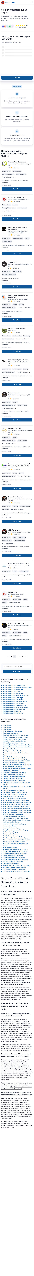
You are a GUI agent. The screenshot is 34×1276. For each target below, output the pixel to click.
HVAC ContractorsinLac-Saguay (13, 814)
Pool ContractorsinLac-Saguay (12, 836)
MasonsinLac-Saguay (10, 826)
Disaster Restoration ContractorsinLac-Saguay (17, 765)
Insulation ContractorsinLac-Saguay (14, 816)
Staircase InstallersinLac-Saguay (13, 861)
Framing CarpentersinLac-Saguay (13, 790)
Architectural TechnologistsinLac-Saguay (15, 735)
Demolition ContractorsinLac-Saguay (14, 763)
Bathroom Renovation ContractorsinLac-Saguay (17, 747)
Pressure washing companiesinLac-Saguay (16, 840)
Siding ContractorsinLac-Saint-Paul (14, 709)
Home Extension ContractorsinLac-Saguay (16, 806)
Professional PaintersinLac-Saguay (14, 842)
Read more (5, 182)
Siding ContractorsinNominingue (13, 689)
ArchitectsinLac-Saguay (10, 733)
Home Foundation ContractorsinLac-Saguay (16, 808)
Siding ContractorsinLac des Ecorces (14, 705)
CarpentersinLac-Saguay (11, 749)
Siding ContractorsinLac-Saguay (13, 855)
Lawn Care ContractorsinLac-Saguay (14, 824)
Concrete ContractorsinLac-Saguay (14, 757)
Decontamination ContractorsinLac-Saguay (16, 761)
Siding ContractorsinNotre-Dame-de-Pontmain (17, 687)
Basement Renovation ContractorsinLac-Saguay (18, 745)
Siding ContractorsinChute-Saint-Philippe (15, 707)
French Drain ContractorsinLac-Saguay (15, 792)
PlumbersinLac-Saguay (10, 834)
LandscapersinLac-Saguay (11, 822)
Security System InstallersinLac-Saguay (15, 851)
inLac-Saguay (7, 725)
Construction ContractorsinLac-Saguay (15, 759)
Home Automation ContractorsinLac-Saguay (16, 804)
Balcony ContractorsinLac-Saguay (13, 743)
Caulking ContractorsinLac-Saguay (14, 751)
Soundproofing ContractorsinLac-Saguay (15, 859)
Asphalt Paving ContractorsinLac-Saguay (15, 737)
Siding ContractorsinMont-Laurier (13, 693)
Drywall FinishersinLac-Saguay (12, 767)
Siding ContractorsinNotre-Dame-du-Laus (16, 695)
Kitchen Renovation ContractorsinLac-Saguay (17, 820)
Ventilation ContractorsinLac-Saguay (14, 867)
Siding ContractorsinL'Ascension (13, 697)
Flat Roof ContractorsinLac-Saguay (14, 776)
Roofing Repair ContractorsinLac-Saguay (15, 849)
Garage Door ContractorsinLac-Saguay (15, 794)
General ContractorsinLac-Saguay (13, 796)
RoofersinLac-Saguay (10, 847)
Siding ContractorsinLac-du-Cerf (13, 713)
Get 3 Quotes (17, 671)
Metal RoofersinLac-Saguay (11, 828)
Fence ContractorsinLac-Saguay (13, 774)
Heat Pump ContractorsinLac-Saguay (14, 798)
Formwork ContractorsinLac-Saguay (14, 780)
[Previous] (8, 656)
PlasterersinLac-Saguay (10, 832)
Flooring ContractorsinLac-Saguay (13, 778)
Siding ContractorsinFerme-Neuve (13, 703)
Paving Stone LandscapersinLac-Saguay (15, 830)
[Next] (26, 656)
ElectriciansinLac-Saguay (11, 770)
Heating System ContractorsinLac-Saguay (16, 800)
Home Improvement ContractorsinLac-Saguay (17, 810)
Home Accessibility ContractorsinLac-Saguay (17, 802)
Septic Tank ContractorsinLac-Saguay (14, 853)
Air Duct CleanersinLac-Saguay (12, 731)
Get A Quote (17, 189)
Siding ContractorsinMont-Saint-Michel (15, 701)
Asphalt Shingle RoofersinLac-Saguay (14, 739)
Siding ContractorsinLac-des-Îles (13, 699)
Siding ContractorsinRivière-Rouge (14, 685)
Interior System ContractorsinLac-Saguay (15, 818)
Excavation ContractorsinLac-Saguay (14, 772)
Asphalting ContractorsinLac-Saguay (14, 741)
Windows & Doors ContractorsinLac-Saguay (16, 871)
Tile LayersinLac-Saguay (11, 863)
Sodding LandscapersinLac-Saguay (14, 857)
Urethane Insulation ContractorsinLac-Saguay (17, 865)
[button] (32, 2)
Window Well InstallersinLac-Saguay (14, 869)
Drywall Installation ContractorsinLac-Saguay (17, 768)
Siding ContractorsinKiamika (12, 711)
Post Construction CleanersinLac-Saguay (15, 838)
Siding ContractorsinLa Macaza (12, 691)
